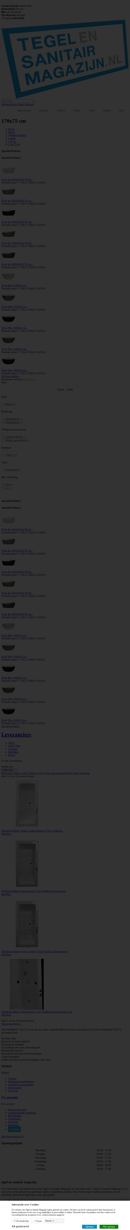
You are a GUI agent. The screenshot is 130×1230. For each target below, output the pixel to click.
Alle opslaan (109, 1226)
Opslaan (89, 1226)
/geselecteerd (20, 1226)
